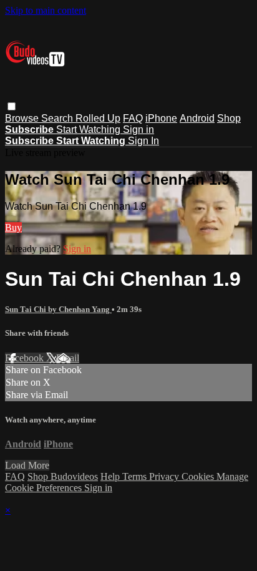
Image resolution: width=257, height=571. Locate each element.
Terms (135, 476)
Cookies (199, 476)
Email (67, 358)
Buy (13, 227)
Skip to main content (45, 10)
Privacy (165, 476)
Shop (229, 118)
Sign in (138, 129)
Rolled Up (97, 118)
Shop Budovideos (62, 476)
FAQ (133, 118)
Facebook (25, 358)
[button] (11, 106)
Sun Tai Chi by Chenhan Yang (58, 309)
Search (58, 118)
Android (197, 118)
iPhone (161, 118)
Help (111, 476)
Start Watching (89, 129)
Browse (23, 118)
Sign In (143, 140)
